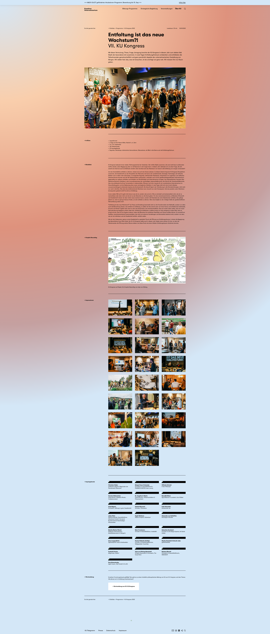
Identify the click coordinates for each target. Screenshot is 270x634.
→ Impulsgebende (89, 481)
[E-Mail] (173, 630)
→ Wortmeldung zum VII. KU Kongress (123, 586)
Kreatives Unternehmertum (90, 9)
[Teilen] (182, 630)
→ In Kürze (87, 140)
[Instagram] (176, 630)
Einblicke (112, 28)
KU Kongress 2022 (130, 28)
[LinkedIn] (179, 630)
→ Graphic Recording (90, 237)
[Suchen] (185, 630)
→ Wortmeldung (89, 577)
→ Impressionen (89, 300)
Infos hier (182, 2)
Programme (119, 28)
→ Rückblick (87, 164)
